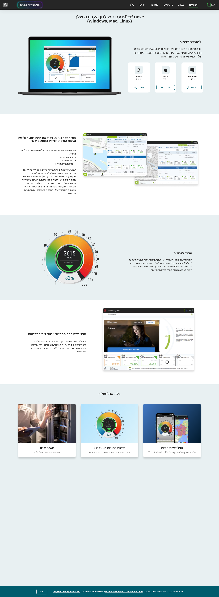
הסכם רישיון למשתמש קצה (66, 591)
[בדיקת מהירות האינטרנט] (109, 423)
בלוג (132, 4)
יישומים (193, 4)
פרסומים (168, 4)
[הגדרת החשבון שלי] (6, 5)
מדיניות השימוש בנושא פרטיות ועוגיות (124, 591)
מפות (181, 4)
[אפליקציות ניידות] (172, 423)
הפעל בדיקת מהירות (30, 5)
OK (41, 591)
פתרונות (154, 4)
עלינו (141, 4)
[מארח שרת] (47, 423)
